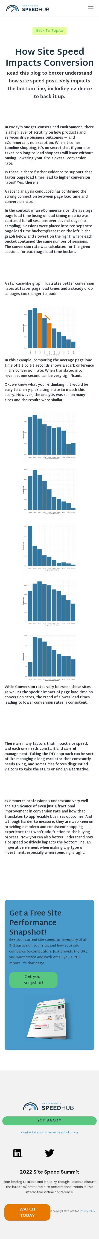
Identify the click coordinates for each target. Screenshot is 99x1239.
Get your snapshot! (33, 980)
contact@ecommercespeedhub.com (49, 1132)
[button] (90, 8)
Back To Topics (49, 31)
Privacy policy (87, 1211)
